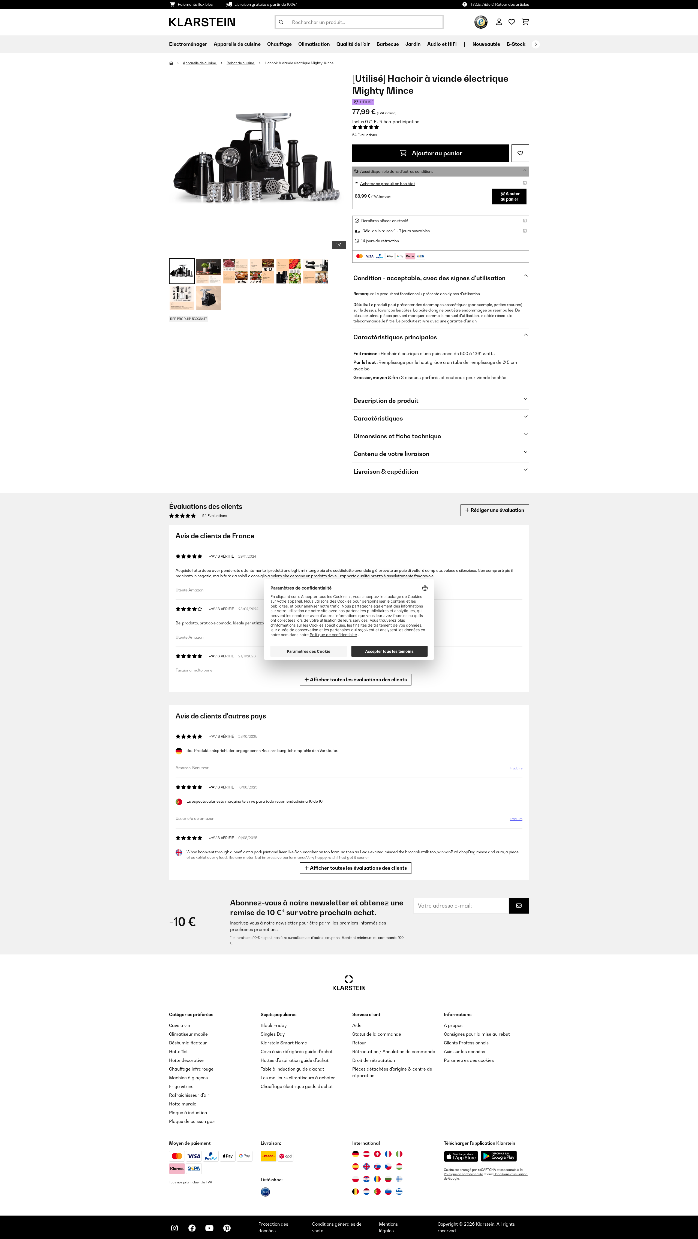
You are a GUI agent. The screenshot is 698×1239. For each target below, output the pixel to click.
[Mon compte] (499, 22)
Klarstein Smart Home (284, 1042)
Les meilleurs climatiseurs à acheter (298, 1077)
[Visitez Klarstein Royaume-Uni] (366, 1166)
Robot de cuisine (241, 63)
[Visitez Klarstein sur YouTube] (209, 1228)
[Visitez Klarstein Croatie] (366, 1179)
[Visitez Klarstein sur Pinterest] (226, 1228)
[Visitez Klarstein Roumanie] (377, 1179)
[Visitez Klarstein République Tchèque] (388, 1166)
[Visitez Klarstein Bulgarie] (388, 1179)
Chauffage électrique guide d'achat (297, 1086)
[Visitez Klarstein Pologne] (355, 1179)
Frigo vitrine (181, 1086)
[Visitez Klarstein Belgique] (355, 1191)
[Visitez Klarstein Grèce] (399, 1192)
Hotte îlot (178, 1051)
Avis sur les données (464, 1051)
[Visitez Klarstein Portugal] (377, 1191)
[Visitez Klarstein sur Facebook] (191, 1228)
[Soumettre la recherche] (281, 22)
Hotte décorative (186, 1060)
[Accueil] (176, 63)
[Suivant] (536, 44)
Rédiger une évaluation (497, 510)
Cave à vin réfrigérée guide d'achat (297, 1051)
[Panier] (525, 22)
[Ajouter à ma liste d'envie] (520, 153)
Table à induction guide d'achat (292, 1069)
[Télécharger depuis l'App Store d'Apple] (461, 1156)
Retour (359, 1042)
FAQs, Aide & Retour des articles (500, 4)
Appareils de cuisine (200, 63)
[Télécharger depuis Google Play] (498, 1156)
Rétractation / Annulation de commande (393, 1051)
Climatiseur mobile (188, 1034)
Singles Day (273, 1034)
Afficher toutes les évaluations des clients (358, 679)
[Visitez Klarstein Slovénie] (388, 1191)
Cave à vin (179, 1025)
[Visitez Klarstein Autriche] (366, 1154)
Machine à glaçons (188, 1077)
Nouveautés (486, 44)
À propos (453, 1025)
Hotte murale (182, 1104)
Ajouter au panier (436, 153)
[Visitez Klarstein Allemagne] (355, 1154)
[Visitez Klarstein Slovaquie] (377, 1166)
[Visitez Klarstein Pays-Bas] (366, 1191)
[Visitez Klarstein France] (388, 1154)
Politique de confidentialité (463, 1174)
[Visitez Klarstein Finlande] (399, 1179)
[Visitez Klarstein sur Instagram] (174, 1228)
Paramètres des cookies (469, 1060)
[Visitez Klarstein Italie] (399, 1154)
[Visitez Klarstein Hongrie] (399, 1166)
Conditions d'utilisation (511, 1174)
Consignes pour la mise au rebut (477, 1034)
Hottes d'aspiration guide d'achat (295, 1060)
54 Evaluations (364, 135)
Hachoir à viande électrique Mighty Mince (299, 63)
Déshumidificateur (188, 1042)
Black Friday (274, 1025)
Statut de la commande (376, 1034)
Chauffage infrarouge (191, 1069)
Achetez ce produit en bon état (387, 183)
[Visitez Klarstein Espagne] (355, 1166)
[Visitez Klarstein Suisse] (377, 1154)
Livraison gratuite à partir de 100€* (265, 4)
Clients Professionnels (466, 1042)
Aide (357, 1025)
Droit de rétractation (373, 1060)
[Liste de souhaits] (512, 22)
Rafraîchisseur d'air (189, 1095)
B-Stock (516, 44)
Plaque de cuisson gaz (192, 1121)
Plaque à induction (188, 1112)
